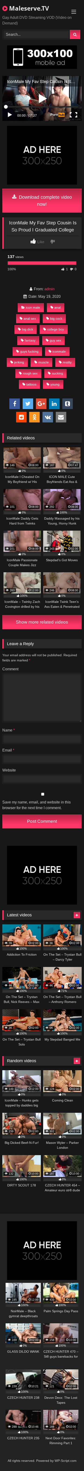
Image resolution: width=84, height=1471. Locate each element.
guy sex (55, 340)
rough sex (30, 373)
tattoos (31, 384)
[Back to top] (69, 1457)
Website (9, 770)
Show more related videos (42, 622)
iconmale (59, 351)
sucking (57, 373)
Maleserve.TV (28, 8)
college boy (55, 329)
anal (57, 307)
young (55, 384)
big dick (27, 329)
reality (67, 362)
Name (8, 730)
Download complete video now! (45, 201)
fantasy (30, 340)
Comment (10, 669)
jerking (19, 362)
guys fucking (29, 351)
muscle (43, 362)
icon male (33, 307)
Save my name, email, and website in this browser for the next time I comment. (36, 805)
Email (8, 750)
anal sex (30, 318)
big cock (56, 318)
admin (49, 289)
